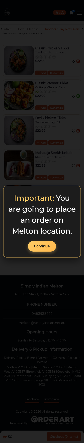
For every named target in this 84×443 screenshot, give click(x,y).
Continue (42, 246)
